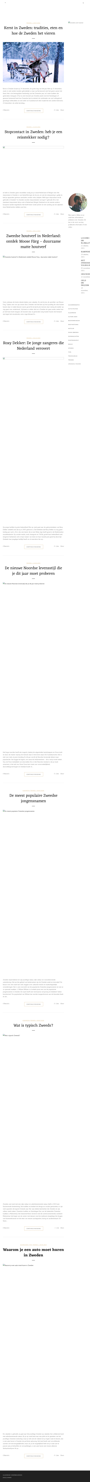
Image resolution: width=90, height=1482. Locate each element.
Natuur (71, 328)
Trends (29, 23)
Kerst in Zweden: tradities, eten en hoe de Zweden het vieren (33, 31)
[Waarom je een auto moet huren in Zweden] (33, 1346)
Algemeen (26, 790)
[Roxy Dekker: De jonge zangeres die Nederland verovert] (33, 439)
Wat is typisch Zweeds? (33, 1025)
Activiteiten (73, 308)
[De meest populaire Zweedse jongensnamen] (33, 892)
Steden (71, 348)
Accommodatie (74, 304)
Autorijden (24, 1244)
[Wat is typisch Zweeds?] (33, 1116)
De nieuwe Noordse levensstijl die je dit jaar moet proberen (33, 571)
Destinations (73, 324)
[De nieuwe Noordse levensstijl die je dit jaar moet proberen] (33, 664)
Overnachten (73, 336)
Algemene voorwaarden (12, 1475)
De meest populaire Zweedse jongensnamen (33, 798)
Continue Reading (34, 110)
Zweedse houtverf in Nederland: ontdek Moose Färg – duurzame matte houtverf (33, 242)
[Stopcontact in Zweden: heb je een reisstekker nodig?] (33, 166)
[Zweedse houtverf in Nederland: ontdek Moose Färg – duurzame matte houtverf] (33, 276)
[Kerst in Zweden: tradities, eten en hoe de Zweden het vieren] (33, 62)
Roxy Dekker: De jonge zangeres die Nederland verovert (33, 346)
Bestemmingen (74, 320)
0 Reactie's (6, 110)
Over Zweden (73, 332)
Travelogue (72, 356)
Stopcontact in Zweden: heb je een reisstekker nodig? (33, 135)
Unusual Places (74, 363)
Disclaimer (7, 1477)
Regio (70, 344)
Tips (30, 1244)
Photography (73, 340)
